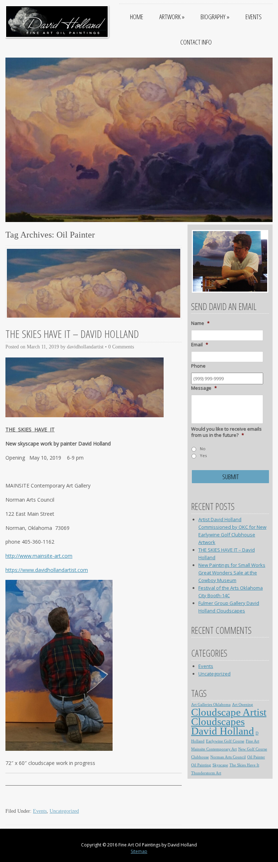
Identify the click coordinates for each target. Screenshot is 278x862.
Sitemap (139, 851)
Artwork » (172, 16)
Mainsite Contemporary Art (214, 749)
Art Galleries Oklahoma (211, 705)
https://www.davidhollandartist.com (46, 569)
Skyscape (220, 765)
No (203, 448)
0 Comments (121, 347)
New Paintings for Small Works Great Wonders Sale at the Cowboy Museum (231, 572)
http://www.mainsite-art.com (38, 555)
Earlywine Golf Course (225, 741)
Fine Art (252, 741)
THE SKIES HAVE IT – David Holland (72, 333)
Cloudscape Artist (228, 712)
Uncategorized (64, 811)
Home (136, 16)
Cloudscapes (218, 721)
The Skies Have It (244, 765)
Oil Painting (201, 765)
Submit (230, 476)
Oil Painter (256, 757)
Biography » (215, 16)
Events (253, 16)
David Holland (222, 731)
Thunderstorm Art (206, 773)
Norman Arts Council (228, 757)
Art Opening (242, 705)
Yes (203, 455)
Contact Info (196, 42)
